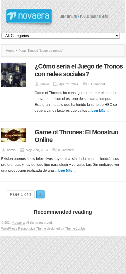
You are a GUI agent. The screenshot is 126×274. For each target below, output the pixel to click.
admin (44, 84)
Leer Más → (100, 110)
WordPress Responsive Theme (23, 228)
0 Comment (96, 84)
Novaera (18, 222)
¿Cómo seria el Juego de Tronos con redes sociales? (79, 70)
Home (10, 50)
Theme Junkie (75, 228)
